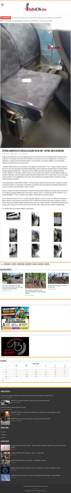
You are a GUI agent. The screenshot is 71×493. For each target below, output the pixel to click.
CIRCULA (28, 264)
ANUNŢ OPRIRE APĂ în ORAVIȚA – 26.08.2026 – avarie (28, 460)
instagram (3, 434)
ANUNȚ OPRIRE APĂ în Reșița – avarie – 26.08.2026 (27, 453)
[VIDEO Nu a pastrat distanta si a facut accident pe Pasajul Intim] (5, 402)
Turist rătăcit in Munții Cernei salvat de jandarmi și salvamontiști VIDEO (35, 291)
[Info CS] (35, 7)
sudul (47, 264)
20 (36, 374)
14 (45, 372)
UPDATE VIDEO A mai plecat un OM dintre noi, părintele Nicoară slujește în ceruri (35, 412)
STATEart (32, 486)
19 (26, 374)
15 (55, 372)
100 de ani (7, 264)
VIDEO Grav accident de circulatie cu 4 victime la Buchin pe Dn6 (30, 418)
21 (45, 374)
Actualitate (9, 21)
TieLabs (45, 486)
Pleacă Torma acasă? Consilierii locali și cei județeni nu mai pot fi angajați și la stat (35, 468)
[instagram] (37, 488)
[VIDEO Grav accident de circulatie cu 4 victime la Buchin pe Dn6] (5, 421)
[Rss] (34, 488)
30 (21, 420)
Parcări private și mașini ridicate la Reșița (13, 407)
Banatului (21, 264)
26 (26, 376)
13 (36, 372)
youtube (3, 437)
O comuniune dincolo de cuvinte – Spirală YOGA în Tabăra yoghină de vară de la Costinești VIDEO (36, 17)
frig (34, 264)
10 (6, 372)
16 (64, 372)
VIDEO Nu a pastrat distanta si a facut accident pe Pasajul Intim (30, 400)
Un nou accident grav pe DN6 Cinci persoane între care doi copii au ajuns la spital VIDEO (12, 287)
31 (20, 414)
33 (11, 409)
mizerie (40, 264)
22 (55, 374)
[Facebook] (35, 488)
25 (16, 376)
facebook (3, 432)
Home (3, 21)
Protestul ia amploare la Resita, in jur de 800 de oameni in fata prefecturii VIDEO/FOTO (27, 395)
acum (14, 264)
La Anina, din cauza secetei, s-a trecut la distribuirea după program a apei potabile (35, 475)
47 (20, 402)
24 (6, 376)
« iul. (2, 380)
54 (11, 397)
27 (36, 376)
